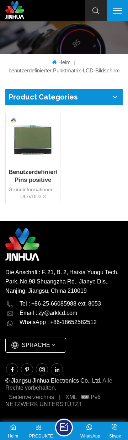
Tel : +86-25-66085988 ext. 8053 (60, 304)
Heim (64, 62)
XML (71, 397)
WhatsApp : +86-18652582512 (58, 322)
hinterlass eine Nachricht (64, 427)
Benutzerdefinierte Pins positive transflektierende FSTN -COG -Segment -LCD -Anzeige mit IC (33, 176)
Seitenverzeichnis (31, 397)
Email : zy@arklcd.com (48, 313)
